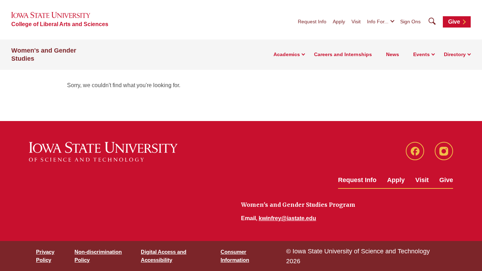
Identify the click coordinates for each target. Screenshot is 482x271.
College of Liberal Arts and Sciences (59, 24)
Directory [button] (455, 54)
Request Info (312, 21)
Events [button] (421, 54)
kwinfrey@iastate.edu (287, 218)
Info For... (377, 21)
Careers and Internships (343, 54)
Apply (339, 21)
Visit (356, 21)
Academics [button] (286, 54)
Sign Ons (410, 21)
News (392, 54)
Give (454, 22)
